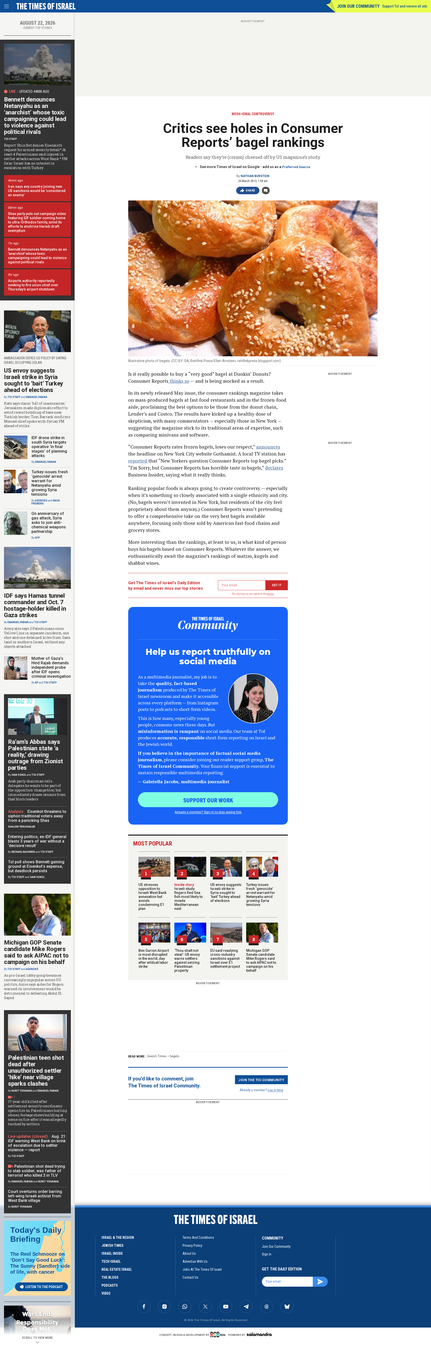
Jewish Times (157, 1056)
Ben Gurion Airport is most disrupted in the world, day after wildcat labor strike (153, 958)
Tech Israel (111, 1261)
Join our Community (358, 6)
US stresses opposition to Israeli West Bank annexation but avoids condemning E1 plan (152, 897)
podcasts (110, 1285)
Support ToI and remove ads (404, 6)
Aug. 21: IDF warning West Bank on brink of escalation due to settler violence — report (37, 1143)
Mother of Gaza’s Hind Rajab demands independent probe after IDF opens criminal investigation (51, 667)
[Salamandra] (259, 1334)
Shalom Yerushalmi (21, 826)
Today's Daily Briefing (36, 1235)
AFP (37, 537)
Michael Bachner (23, 852)
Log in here (275, 1090)
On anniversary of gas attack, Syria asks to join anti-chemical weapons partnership (48, 522)
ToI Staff (10, 139)
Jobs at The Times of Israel (202, 1269)
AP (36, 682)
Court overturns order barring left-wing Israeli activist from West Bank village (35, 1196)
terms (270, 593)
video (106, 1293)
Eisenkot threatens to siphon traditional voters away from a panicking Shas (37, 816)
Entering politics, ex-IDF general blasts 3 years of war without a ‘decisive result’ (37, 841)
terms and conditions (198, 1238)
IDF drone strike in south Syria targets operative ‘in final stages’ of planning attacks (49, 446)
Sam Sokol (18, 774)
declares (274, 468)
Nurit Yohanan (21, 1090)
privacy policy (192, 1246)
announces (268, 447)
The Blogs (110, 1277)
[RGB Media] (219, 1334)
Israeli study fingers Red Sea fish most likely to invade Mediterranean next (188, 897)
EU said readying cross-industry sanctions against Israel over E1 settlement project (225, 958)
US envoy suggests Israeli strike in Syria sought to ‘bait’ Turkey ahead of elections (225, 893)
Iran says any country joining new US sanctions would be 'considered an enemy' (37, 191)
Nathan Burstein (255, 176)
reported (138, 461)
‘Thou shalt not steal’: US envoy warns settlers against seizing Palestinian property (187, 960)
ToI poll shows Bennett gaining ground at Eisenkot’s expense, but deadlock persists (36, 866)
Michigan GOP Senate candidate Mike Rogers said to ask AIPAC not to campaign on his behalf (261, 960)
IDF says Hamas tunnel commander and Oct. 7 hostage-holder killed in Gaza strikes (35, 605)
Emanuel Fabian (36, 397)
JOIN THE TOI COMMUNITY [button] (261, 1079)
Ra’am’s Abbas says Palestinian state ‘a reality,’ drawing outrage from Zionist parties (35, 755)
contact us (190, 1277)
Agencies (41, 500)
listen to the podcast (44, 1287)
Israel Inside (112, 1253)
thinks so (178, 381)
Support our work (208, 800)
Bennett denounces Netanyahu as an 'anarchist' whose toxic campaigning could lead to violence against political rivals (37, 255)
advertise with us (195, 1261)
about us (189, 1253)
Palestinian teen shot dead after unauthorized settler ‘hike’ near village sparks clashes (36, 1071)
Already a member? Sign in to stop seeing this (208, 812)
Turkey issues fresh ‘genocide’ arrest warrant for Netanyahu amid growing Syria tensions (260, 895)
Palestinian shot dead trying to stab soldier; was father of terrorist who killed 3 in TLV (36, 1171)
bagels (174, 1056)
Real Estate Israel (117, 1269)
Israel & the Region (118, 1238)
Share (250, 190)
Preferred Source (296, 167)
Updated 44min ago (34, 92)
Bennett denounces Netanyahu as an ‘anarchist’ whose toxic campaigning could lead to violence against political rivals (35, 115)
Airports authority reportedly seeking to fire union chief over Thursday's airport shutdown (33, 285)
